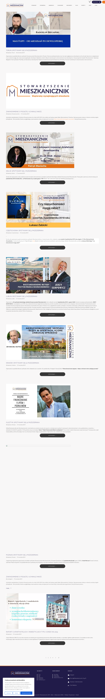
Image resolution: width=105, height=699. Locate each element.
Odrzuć (16, 693)
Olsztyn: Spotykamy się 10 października (23, 422)
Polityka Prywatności (69, 695)
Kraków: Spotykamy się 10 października (22, 363)
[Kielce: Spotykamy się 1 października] (40, 150)
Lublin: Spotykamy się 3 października (21, 296)
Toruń (13, 52)
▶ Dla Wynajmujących (41, 679)
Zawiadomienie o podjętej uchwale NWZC (24, 111)
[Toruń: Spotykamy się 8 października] (38, 29)
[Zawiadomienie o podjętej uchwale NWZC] (38, 91)
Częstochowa (15, 232)
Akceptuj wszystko (26, 693)
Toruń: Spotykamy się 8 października (21, 50)
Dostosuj (9, 693)
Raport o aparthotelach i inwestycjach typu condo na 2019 (32, 632)
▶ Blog (38, 676)
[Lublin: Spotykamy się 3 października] (38, 275)
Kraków (14, 365)
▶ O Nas (38, 674)
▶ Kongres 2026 (55, 675)
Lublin (13, 298)
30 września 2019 (20, 52)
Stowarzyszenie (15, 114)
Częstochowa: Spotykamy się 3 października (25, 230)
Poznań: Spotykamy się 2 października (22, 555)
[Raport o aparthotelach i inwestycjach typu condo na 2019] (38, 611)
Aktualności (8, 52)
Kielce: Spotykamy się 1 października (21, 171)
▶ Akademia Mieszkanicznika (57, 677)
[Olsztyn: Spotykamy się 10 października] (38, 401)
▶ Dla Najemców (40, 678)
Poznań (13, 557)
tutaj (34, 241)
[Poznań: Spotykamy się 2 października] (38, 498)
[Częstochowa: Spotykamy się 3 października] (38, 210)
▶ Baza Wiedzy (55, 674)
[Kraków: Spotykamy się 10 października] (40, 342)
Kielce (13, 173)
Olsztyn (13, 424)
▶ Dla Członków (40, 677)
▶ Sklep (38, 675)
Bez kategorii (9, 579)
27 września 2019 (25, 114)
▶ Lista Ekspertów (55, 676)
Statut (77, 695)
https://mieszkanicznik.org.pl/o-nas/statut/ (64, 119)
